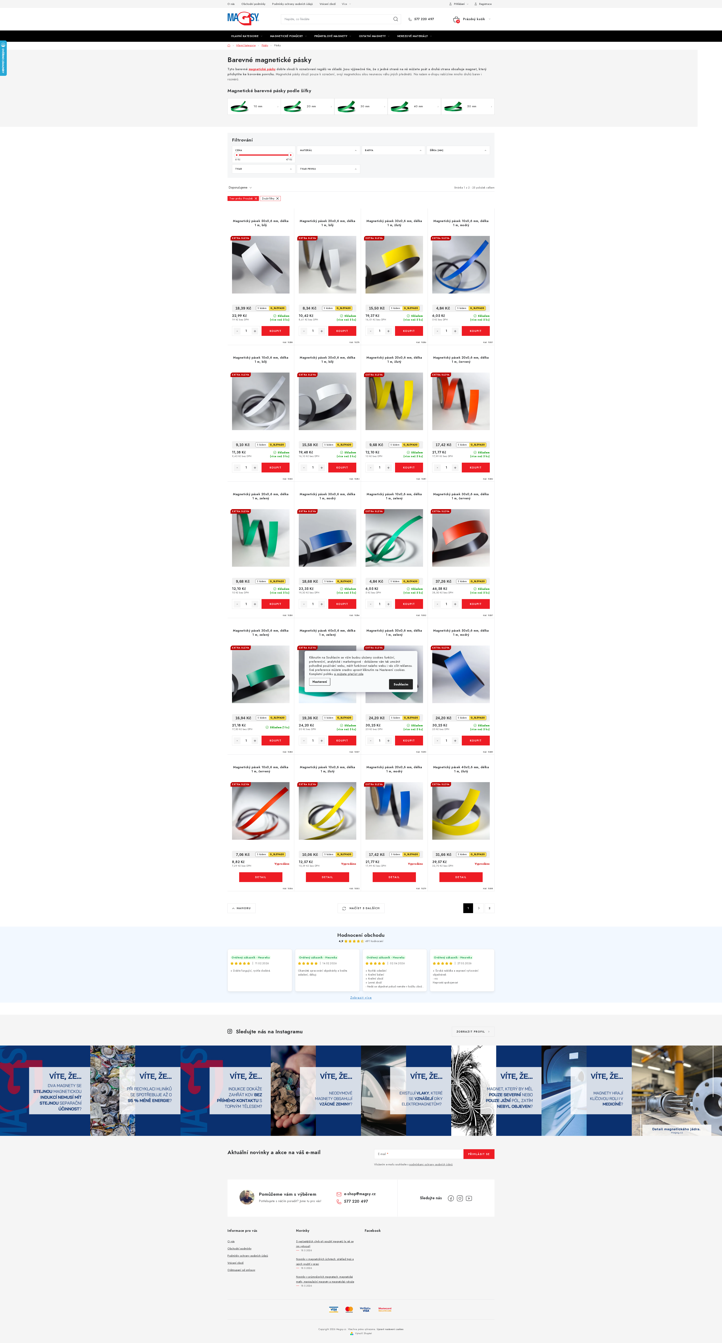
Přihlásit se (479, 1154)
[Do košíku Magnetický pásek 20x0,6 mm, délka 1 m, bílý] (342, 331)
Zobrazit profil (471, 1031)
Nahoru (244, 908)
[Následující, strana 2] (479, 908)
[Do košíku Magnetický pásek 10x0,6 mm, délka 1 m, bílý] (276, 467)
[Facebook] (451, 1198)
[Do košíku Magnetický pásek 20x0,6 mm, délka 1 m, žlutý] (409, 467)
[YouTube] (469, 1198)
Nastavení (319, 682)
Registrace (485, 4)
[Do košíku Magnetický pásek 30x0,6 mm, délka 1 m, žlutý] (409, 331)
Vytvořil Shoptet (363, 1333)
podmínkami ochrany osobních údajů (431, 1164)
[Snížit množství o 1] (237, 331)
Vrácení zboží (328, 4)
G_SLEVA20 (277, 308)
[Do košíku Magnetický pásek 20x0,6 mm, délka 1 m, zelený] (276, 604)
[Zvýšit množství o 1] (255, 331)
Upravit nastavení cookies (390, 1329)
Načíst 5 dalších (364, 908)
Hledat (396, 19)
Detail (260, 877)
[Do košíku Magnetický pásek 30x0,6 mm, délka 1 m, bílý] (342, 467)
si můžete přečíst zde (348, 674)
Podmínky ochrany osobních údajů (292, 4)
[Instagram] (460, 1198)
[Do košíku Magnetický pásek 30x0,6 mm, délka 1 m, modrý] (342, 604)
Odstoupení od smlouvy (241, 1270)
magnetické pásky (262, 69)
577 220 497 (423, 19)
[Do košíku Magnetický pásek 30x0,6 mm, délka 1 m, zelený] (276, 740)
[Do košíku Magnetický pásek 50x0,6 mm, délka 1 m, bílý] (276, 331)
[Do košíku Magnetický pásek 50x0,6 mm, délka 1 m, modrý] (476, 740)
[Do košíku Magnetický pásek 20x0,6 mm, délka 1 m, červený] (476, 467)
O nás (231, 4)
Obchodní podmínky (253, 4)
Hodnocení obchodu (361, 935)
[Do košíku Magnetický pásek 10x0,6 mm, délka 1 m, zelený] (409, 604)
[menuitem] (247, 36)
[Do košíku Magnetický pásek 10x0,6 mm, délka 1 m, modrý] (476, 331)
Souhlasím (401, 684)
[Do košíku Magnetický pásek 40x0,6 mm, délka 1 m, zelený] (342, 740)
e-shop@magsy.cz (360, 1194)
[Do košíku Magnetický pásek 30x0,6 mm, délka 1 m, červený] (476, 604)
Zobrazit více (361, 997)
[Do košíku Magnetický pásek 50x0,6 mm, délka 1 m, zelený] (409, 740)
